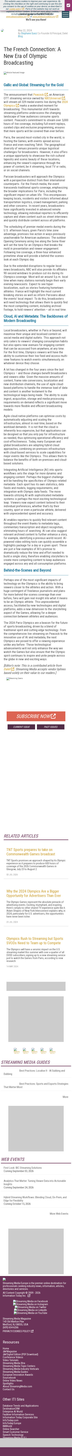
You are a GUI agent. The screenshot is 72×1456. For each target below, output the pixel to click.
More (65, 1097)
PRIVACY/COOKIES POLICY (16, 1331)
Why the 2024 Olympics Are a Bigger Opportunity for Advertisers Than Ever (33, 893)
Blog (20, 36)
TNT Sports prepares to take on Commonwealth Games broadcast (30, 852)
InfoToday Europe (12, 1423)
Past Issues (50, 726)
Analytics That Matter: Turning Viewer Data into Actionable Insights (35, 1182)
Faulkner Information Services (18, 1414)
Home (6, 1348)
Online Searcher (11, 1429)
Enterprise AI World (13, 1411)
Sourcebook (9, 1377)
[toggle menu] (65, 14)
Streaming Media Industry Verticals (21, 1368)
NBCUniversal (52, 98)
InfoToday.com (10, 1420)
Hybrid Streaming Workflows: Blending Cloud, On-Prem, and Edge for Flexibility (35, 1199)
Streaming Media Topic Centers (19, 1366)
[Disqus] (36, 786)
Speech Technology (13, 1434)
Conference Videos (13, 1357)
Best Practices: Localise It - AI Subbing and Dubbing (34, 1072)
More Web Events (59, 1213)
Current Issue (21, 726)
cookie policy (15, 9)
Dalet (7, 669)
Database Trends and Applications (21, 1405)
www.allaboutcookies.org (43, 16)
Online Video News (12, 1380)
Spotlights (8, 1383)
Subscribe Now (33, 716)
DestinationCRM (11, 1408)
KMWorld (7, 1426)
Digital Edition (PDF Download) (20, 1354)
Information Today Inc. (15, 1295)
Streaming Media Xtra (14, 1363)
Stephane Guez (29, 33)
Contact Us (8, 1389)
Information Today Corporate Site (20, 1417)
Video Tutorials (10, 1360)
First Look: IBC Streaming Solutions (23, 1167)
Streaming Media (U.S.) (14, 1437)
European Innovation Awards (18, 1374)
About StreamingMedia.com (17, 1386)
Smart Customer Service (15, 1431)
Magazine (10, 1351)
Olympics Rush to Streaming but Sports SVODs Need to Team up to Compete (34, 940)
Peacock (38, 94)
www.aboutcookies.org (16, 16)
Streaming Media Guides (15, 1371)
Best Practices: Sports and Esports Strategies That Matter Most (36, 1085)
